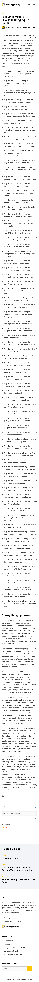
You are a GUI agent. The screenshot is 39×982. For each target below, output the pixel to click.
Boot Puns (8, 944)
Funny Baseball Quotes (13, 954)
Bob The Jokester (16, 27)
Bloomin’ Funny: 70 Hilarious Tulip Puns (19, 880)
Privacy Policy (9, 918)
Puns (4, 855)
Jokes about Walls (11, 951)
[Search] (29, 968)
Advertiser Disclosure (12, 921)
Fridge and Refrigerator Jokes (16, 947)
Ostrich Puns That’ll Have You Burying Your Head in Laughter (17, 868)
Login (35, 807)
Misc (3, 13)
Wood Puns (8, 941)
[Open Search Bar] (29, 4)
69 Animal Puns (10, 858)
